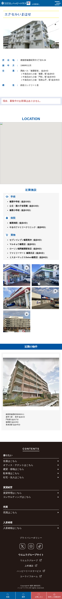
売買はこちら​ (10, 512)
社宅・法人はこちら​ (13, 477)
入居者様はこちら (12, 528)
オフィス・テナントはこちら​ (18, 465)
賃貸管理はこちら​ (12, 493)
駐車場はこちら (11, 473)
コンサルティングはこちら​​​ (17, 497)
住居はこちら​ (10, 461)
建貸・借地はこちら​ (13, 469)
